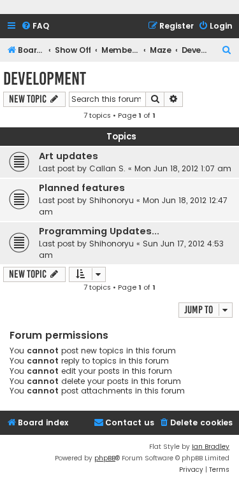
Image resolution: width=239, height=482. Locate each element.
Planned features (82, 187)
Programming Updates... (99, 231)
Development (44, 79)
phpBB (104, 458)
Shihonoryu (111, 200)
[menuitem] (35, 26)
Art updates (68, 156)
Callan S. (107, 168)
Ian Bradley (210, 446)
